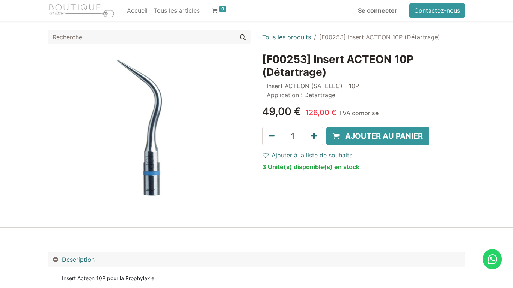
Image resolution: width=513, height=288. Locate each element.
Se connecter (377, 10)
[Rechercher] (243, 37)
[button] (377, 136)
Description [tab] (78, 259)
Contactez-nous (437, 10)
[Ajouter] (314, 136)
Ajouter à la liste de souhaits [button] (312, 155)
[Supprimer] (271, 136)
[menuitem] (137, 10)
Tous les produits (286, 37)
